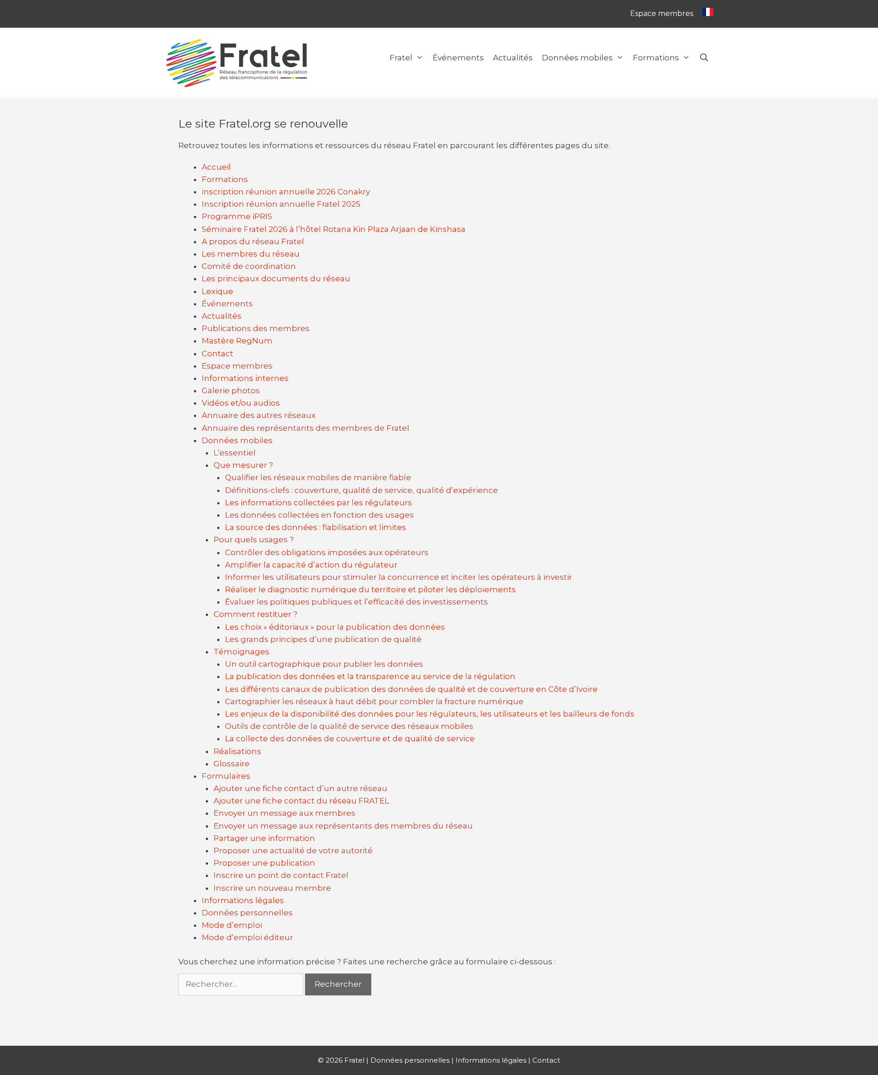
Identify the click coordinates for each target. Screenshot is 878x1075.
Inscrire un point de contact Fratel (281, 875)
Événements (458, 57)
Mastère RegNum (237, 340)
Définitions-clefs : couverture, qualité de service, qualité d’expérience (361, 490)
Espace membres (661, 13)
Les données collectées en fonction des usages (319, 514)
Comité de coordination (249, 266)
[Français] (705, 13)
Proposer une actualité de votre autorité (293, 850)
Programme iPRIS (237, 216)
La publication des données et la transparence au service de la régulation (370, 676)
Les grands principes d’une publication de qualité (323, 639)
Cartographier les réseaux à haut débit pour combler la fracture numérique (374, 701)
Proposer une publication (264, 862)
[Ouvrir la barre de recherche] (703, 57)
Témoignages (241, 651)
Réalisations (237, 751)
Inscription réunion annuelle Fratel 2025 (281, 204)
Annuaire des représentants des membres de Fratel (305, 428)
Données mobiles (577, 57)
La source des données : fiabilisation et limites (315, 527)
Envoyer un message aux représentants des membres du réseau (343, 825)
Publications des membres (256, 328)
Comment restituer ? (255, 614)
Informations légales (243, 900)
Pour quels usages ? (254, 539)
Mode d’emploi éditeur (247, 937)
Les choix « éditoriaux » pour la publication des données (335, 626)
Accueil (216, 166)
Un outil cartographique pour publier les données (324, 664)
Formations (656, 57)
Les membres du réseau (251, 253)
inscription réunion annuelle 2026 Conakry (286, 191)
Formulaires (226, 776)
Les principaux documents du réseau (276, 278)
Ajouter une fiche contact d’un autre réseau (300, 788)
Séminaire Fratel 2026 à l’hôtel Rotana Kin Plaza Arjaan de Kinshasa (334, 229)
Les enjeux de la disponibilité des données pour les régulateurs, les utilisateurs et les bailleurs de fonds (429, 713)
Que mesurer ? (243, 465)
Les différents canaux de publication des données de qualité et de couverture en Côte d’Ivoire (411, 689)
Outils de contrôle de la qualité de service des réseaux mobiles (349, 726)
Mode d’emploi (232, 925)
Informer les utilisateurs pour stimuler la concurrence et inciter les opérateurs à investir (398, 577)
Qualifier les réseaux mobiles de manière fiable (318, 477)
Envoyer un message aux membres (284, 813)
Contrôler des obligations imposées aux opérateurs (326, 552)
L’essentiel (235, 452)
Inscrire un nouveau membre (272, 888)
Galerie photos (231, 390)
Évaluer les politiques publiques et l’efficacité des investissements (356, 601)
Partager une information (264, 838)
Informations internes (245, 378)
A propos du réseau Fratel (253, 241)
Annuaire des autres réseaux (259, 415)
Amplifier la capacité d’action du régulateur (311, 564)
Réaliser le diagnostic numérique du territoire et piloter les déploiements (370, 589)
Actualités (513, 57)
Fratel (401, 57)
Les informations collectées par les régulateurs (318, 502)
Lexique (217, 291)
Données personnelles (247, 912)
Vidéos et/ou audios (241, 402)
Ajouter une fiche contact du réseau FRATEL (301, 800)
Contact (217, 353)
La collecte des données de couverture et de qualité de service (350, 738)
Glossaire (232, 763)
